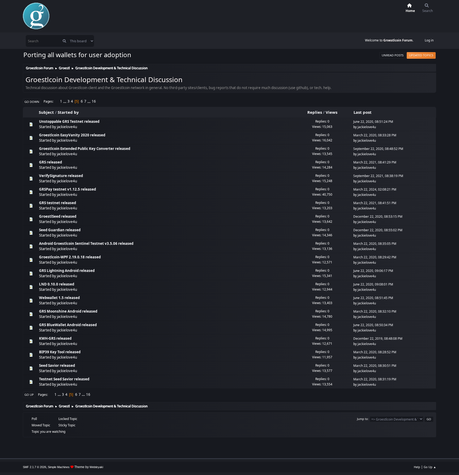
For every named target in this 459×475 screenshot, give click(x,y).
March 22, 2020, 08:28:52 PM (374, 352)
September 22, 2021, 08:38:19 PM (378, 176)
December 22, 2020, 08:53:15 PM (377, 216)
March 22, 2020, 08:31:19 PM (374, 379)
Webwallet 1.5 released (59, 297)
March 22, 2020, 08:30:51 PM (374, 365)
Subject (46, 112)
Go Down (31, 102)
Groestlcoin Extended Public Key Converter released (84, 148)
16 (94, 101)
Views (331, 112)
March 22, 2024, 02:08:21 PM (374, 189)
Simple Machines (59, 467)
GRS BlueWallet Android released (68, 324)
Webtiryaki (96, 467)
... (65, 101)
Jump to (362, 419)
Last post (363, 112)
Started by (68, 112)
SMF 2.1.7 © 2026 (34, 467)
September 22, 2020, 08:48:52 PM (378, 148)
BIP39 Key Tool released (59, 352)
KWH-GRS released (55, 338)
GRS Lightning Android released (67, 270)
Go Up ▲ (430, 467)
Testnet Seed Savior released (64, 379)
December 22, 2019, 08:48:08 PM (377, 338)
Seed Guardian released (59, 230)
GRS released (50, 162)
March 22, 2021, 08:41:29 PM (374, 162)
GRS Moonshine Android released (68, 311)
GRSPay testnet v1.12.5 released (67, 189)
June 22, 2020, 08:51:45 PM (373, 298)
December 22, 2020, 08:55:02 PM (377, 230)
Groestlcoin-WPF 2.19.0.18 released (70, 257)
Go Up (29, 395)
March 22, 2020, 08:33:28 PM (374, 135)
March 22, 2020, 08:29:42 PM (374, 257)
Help (417, 467)
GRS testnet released (57, 202)
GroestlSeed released (57, 216)
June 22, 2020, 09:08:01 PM (373, 284)
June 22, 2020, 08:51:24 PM (373, 121)
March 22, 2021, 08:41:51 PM (374, 203)
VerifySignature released (61, 175)
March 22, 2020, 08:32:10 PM (374, 311)
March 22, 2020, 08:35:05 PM (374, 243)
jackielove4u (67, 126)
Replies (314, 112)
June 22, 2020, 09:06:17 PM (373, 270)
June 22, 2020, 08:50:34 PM (373, 325)
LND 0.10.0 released (56, 284)
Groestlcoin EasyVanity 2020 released (72, 135)
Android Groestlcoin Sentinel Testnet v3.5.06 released (86, 243)
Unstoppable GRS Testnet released (69, 121)
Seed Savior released (57, 365)
